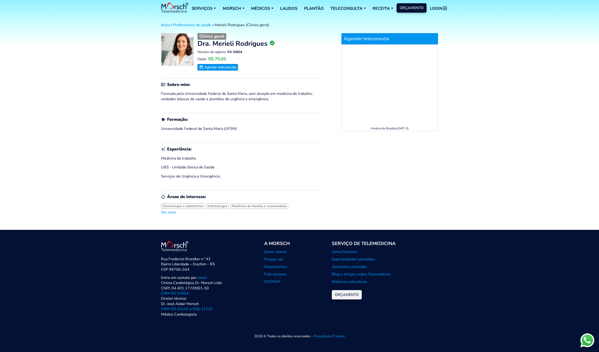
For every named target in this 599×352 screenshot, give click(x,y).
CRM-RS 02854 (175, 293)
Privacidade (322, 336)
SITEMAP (272, 281)
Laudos (288, 8)
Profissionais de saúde (192, 25)
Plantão (314, 8)
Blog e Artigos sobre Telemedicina (361, 274)
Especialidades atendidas (353, 259)
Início (165, 25)
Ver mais (168, 212)
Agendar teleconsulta (219, 67)
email (202, 277)
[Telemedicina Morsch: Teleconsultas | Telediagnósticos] (174, 8)
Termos (339, 336)
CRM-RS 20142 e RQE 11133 (187, 309)
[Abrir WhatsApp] (587, 340)
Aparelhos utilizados (349, 266)
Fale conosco (275, 274)
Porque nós (273, 259)
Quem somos (275, 251)
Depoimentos (275, 266)
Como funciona (344, 251)
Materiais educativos (349, 281)
